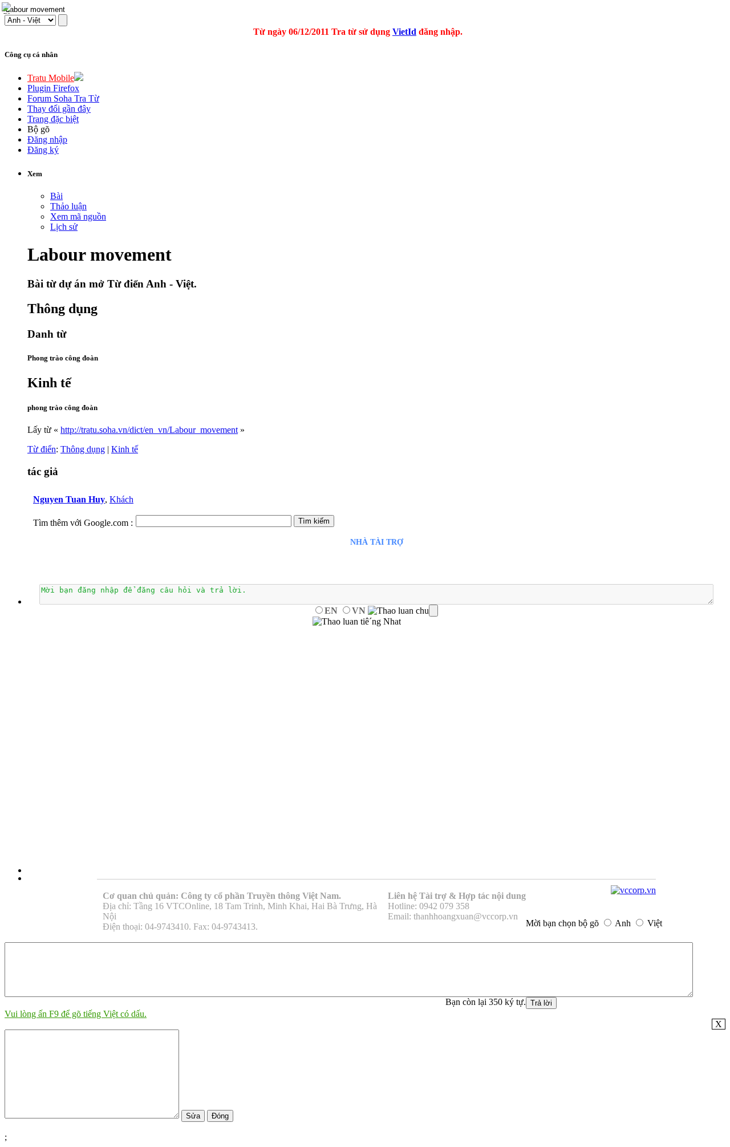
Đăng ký (43, 150)
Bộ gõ (38, 129)
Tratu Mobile (50, 78)
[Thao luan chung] (403, 611)
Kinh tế (124, 449)
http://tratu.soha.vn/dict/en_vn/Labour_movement (149, 430)
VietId (404, 32)
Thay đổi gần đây (59, 109)
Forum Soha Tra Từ (63, 98)
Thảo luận (68, 206)
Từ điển (41, 449)
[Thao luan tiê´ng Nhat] (357, 622)
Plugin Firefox (53, 88)
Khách (121, 499)
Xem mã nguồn (78, 216)
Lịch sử (64, 227)
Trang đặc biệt (53, 119)
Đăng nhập (47, 139)
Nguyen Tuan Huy (69, 499)
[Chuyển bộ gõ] (8, 8)
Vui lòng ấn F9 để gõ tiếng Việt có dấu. (76, 1014)
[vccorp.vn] (633, 890)
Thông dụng (82, 449)
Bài (56, 196)
